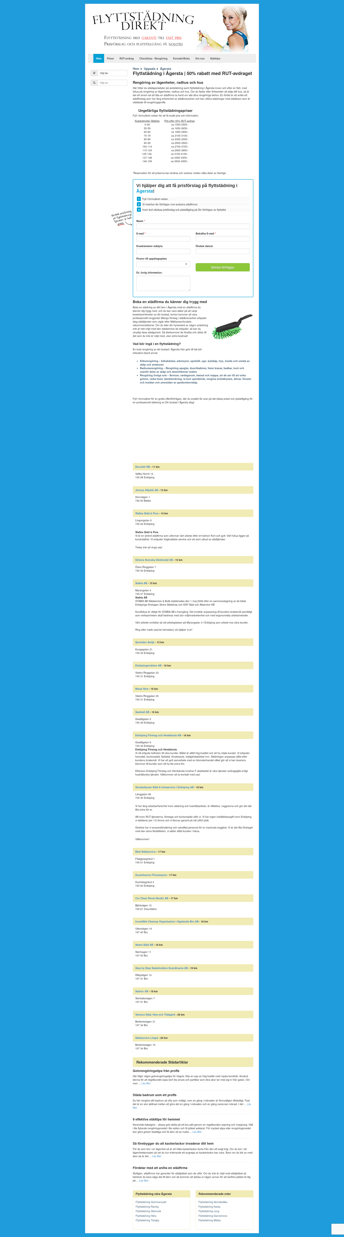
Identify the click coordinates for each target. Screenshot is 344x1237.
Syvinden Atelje (144, 642)
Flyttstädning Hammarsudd (151, 1202)
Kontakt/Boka (181, 58)
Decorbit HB (142, 466)
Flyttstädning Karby (209, 1206)
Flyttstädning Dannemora (213, 1215)
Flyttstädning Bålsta (210, 1220)
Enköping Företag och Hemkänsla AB (158, 735)
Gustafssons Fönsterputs (151, 875)
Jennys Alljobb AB (146, 490)
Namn (140, 221)
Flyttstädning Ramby (147, 1206)
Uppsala (149, 68)
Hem (98, 58)
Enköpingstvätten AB (148, 665)
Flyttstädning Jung (209, 1211)
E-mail (140, 233)
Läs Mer (146, 1083)
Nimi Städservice (145, 851)
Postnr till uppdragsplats (151, 258)
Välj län (104, 73)
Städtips (215, 58)
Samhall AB (142, 712)
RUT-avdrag (127, 58)
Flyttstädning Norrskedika (213, 1202)
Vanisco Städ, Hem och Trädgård (155, 1014)
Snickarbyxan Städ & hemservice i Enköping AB (164, 787)
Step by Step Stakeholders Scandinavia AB (161, 968)
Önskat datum (204, 246)
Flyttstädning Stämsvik (148, 1211)
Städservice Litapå (146, 1038)
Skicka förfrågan (222, 267)
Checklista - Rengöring (153, 58)
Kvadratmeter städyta (149, 246)
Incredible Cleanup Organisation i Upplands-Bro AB (167, 921)
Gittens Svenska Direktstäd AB (154, 560)
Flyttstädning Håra (146, 1215)
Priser (110, 58)
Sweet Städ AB (144, 944)
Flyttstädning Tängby (147, 1220)
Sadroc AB (141, 991)
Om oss (200, 58)
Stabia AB (141, 583)
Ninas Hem (141, 688)
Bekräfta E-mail (206, 233)
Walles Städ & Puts (146, 513)
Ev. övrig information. (149, 272)
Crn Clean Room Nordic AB (151, 898)
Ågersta (165, 68)
